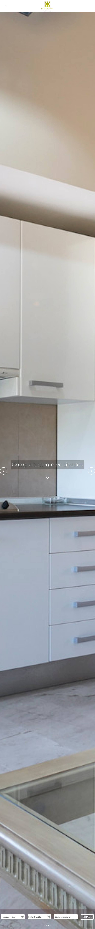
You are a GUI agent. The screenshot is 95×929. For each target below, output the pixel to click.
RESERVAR (87, 917)
